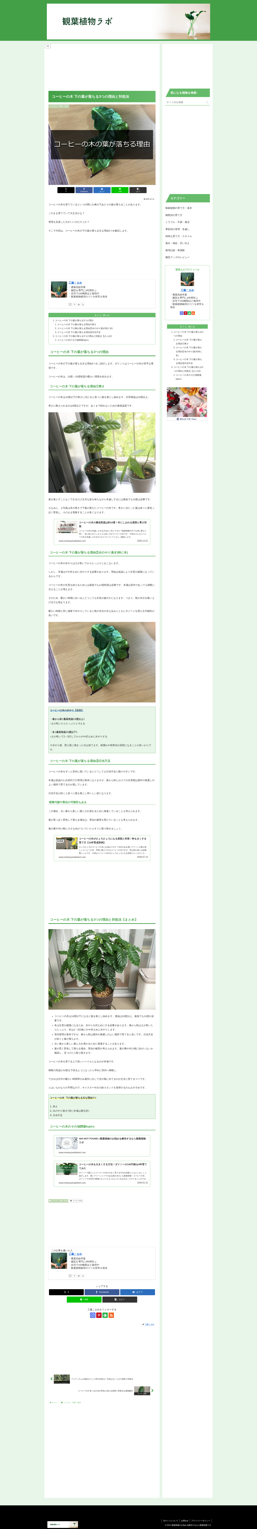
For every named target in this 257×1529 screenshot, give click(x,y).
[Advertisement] (102, 68)
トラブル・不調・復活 (59, 1201)
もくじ (98, 315)
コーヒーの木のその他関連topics (73, 340)
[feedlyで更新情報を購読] (78, 304)
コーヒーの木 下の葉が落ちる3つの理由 (74, 320)
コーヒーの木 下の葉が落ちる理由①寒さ (76, 324)
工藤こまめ (75, 282)
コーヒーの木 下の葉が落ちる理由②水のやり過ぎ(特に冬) (85, 328)
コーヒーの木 (77, 1201)
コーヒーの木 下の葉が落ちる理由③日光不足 (79, 332)
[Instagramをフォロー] (70, 304)
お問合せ (184, 1521)
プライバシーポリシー (200, 1521)
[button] (138, 190)
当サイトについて (170, 1521)
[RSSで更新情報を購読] (83, 304)
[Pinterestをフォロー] (74, 304)
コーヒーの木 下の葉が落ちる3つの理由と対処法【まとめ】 (84, 336)
